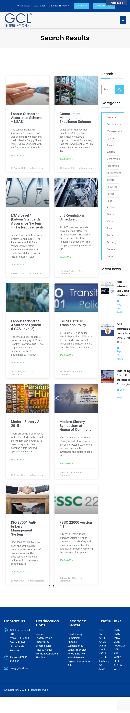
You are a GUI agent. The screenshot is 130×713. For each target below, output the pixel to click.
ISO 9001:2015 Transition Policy (73, 323)
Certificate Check (104, 6)
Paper (110, 228)
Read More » (17, 155)
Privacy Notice (44, 650)
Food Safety (111, 204)
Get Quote (81, 6)
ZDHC (117, 630)
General (111, 249)
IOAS (102, 650)
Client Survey (75, 634)
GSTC (117, 669)
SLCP (102, 669)
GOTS (102, 653)
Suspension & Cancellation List (77, 648)
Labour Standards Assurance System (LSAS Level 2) (26, 325)
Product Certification (112, 121)
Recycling (112, 187)
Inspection (112, 166)
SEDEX (117, 661)
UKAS (102, 638)
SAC (101, 665)
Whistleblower (76, 658)
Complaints (74, 638)
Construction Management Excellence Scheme (75, 118)
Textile (111, 180)
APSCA (118, 665)
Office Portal (23, 6)
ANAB (102, 646)
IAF (101, 634)
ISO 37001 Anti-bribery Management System (23, 528)
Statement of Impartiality (44, 640)
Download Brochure (59, 6)
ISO (101, 630)
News (110, 256)
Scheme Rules (43, 646)
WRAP (117, 657)
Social (110, 235)
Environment (112, 173)
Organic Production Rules (79, 663)
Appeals (72, 642)
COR (116, 650)
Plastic (110, 214)
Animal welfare (111, 148)
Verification (112, 159)
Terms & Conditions (47, 654)
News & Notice (76, 654)
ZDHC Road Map (120, 644)
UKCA (102, 642)
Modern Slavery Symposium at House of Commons (75, 426)
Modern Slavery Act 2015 (26, 424)
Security (111, 242)
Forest (110, 194)
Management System (112, 135)
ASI (116, 653)
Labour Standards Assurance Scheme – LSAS (26, 118)
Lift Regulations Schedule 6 (72, 217)
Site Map (41, 658)
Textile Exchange (104, 659)
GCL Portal (39, 6)
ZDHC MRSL (117, 636)
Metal (110, 221)
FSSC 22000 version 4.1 (76, 524)
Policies (40, 634)
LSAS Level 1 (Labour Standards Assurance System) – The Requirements (27, 221)
